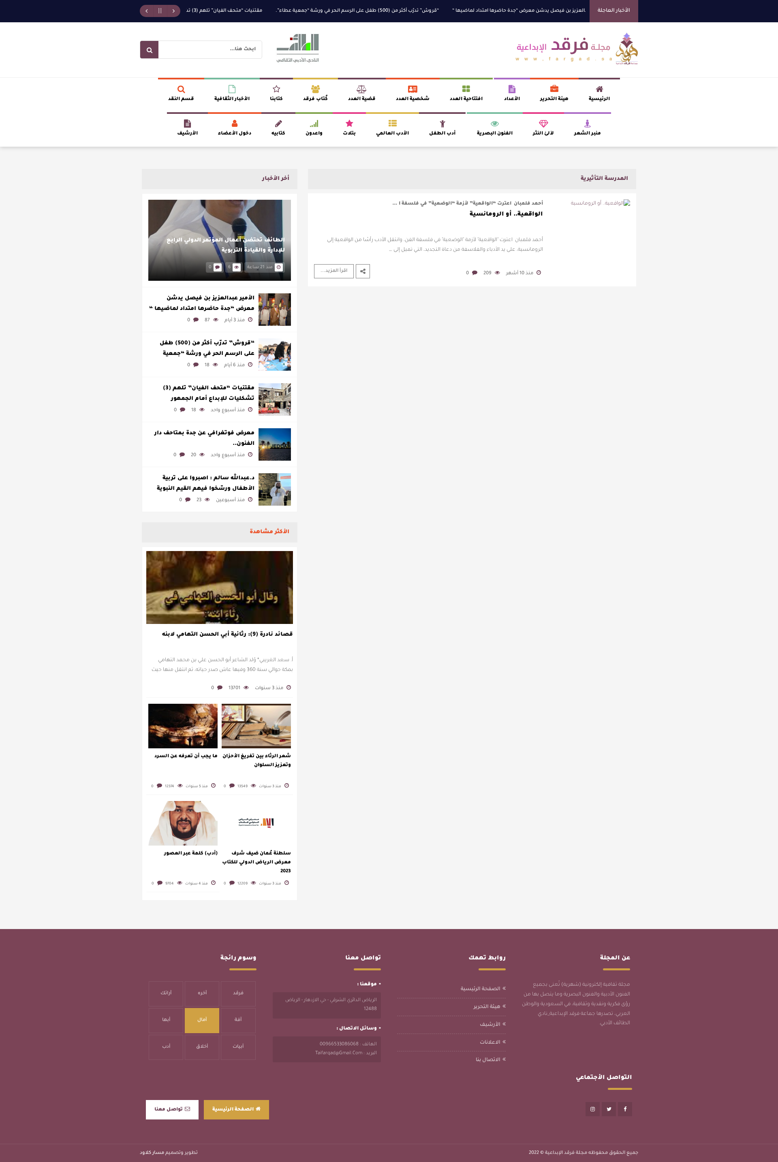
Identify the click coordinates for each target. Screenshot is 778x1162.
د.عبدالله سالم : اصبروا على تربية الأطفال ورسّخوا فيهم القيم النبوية (205, 483)
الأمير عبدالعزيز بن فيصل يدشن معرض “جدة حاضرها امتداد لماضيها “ (549, 11)
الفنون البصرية (495, 134)
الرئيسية (599, 99)
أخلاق (202, 1047)
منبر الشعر (587, 134)
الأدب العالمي (392, 134)
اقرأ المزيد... (334, 271)
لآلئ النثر (543, 134)
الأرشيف (187, 134)
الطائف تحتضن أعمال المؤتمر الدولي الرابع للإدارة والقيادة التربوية (226, 245)
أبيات (238, 1047)
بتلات (349, 134)
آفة (238, 1020)
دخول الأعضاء (234, 134)
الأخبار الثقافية (232, 99)
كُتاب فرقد (315, 99)
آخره (202, 993)
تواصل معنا (168, 1110)
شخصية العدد (413, 99)
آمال (202, 1020)
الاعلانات (490, 1043)
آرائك (165, 993)
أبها (166, 1020)
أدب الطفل (442, 134)
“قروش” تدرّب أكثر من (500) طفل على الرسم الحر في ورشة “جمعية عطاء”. (378, 11)
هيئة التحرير (554, 99)
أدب (166, 1047)
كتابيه (278, 134)
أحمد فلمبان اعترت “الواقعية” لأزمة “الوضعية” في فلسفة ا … (467, 204)
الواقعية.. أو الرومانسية (506, 214)
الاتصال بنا (488, 1060)
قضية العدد (362, 99)
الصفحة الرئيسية (480, 989)
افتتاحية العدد (466, 99)
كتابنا (276, 99)
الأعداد (512, 99)
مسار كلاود (152, 1153)
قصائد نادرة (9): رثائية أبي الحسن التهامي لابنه (227, 635)
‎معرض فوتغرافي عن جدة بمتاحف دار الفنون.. (204, 438)
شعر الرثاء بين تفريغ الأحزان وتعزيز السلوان (256, 761)
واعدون (314, 134)
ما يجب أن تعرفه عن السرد (186, 756)
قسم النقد (181, 99)
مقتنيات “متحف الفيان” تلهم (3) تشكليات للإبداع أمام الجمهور (215, 11)
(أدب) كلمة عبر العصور (191, 854)
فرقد (238, 993)
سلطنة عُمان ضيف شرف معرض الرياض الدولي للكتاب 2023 (256, 862)
